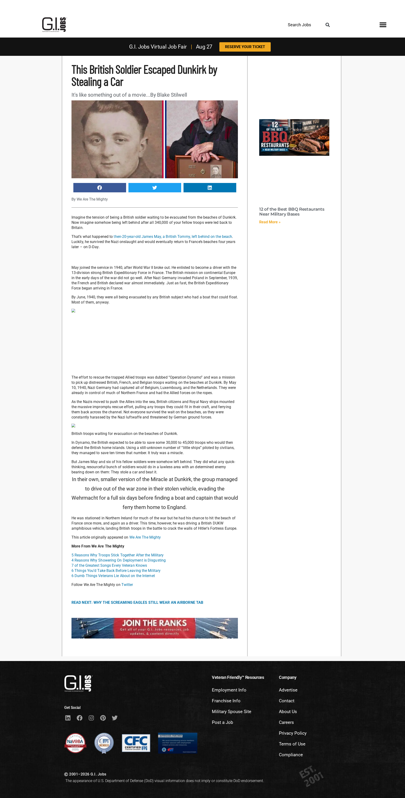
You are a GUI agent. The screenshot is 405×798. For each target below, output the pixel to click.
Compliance (291, 754)
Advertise (288, 690)
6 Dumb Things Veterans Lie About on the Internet (113, 576)
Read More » (270, 222)
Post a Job (222, 722)
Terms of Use (292, 744)
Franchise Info (226, 700)
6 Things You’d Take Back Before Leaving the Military (116, 570)
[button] (328, 25)
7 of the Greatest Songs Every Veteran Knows (109, 565)
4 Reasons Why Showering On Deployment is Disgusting (118, 560)
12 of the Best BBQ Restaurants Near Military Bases (291, 212)
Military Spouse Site (231, 711)
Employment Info (229, 690)
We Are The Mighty (145, 537)
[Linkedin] (68, 718)
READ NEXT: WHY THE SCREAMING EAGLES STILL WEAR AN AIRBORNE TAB (137, 602)
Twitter (127, 584)
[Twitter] (114, 718)
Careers (286, 722)
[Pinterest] (103, 718)
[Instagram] (91, 718)
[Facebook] (79, 718)
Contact (286, 700)
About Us (288, 711)
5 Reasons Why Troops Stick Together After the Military (117, 555)
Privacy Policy (293, 733)
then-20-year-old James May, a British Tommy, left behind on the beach (173, 236)
